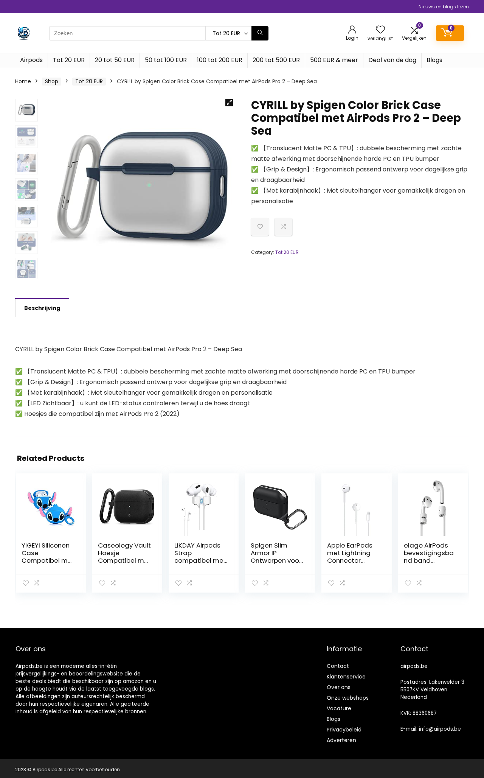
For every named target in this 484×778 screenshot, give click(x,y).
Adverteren (341, 740)
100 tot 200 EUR (219, 60)
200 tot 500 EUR (276, 60)
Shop (51, 81)
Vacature (339, 708)
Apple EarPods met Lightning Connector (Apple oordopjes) (349, 560)
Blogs (434, 60)
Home (23, 81)
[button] (229, 102)
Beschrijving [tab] (42, 308)
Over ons (339, 687)
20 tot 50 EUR (115, 60)
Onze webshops (348, 698)
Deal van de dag (392, 60)
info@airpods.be (440, 729)
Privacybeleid (344, 729)
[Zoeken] (259, 33)
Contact (338, 666)
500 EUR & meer (334, 60)
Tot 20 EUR (69, 60)
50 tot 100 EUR (166, 60)
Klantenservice (346, 676)
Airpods (31, 60)
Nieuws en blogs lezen (444, 6)
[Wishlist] (380, 30)
